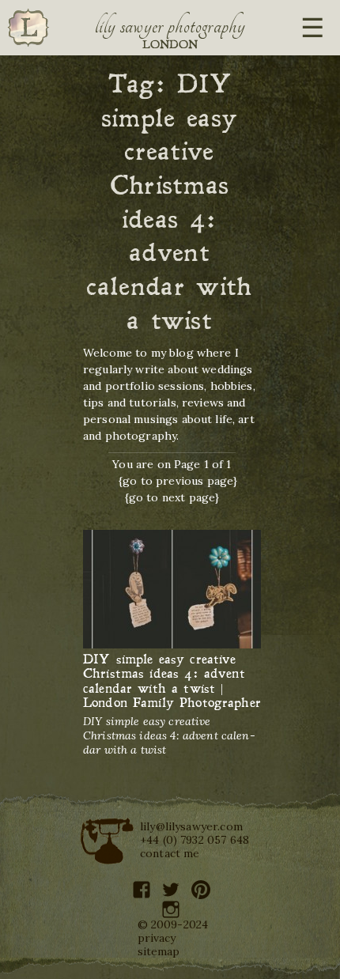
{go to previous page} (178, 481)
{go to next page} (172, 497)
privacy (157, 938)
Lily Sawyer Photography (170, 26)
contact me (170, 853)
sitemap (159, 951)
